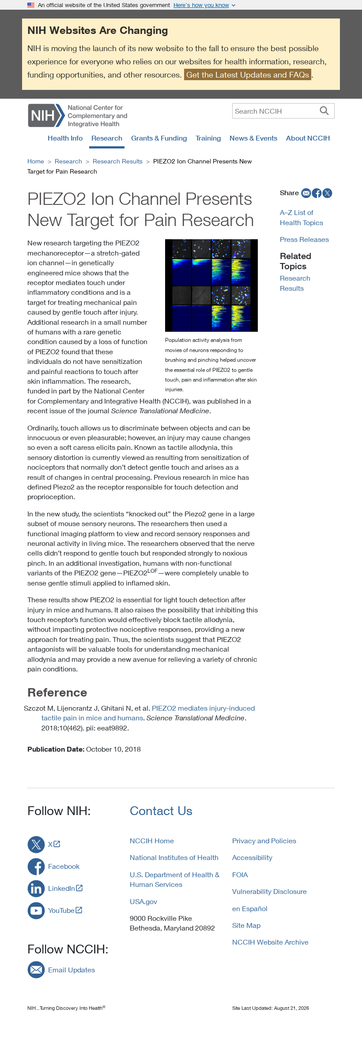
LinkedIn (61, 888)
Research (106, 137)
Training (208, 137)
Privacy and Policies (264, 840)
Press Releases (304, 239)
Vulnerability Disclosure (269, 891)
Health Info (65, 137)
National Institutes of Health (174, 857)
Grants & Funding (159, 137)
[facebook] (317, 192)
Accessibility (252, 857)
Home (35, 161)
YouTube (61, 910)
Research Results (118, 161)
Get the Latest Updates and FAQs (247, 74)
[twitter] (327, 192)
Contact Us (161, 810)
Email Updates (71, 969)
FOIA (240, 874)
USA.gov (143, 901)
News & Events (253, 137)
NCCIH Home (152, 840)
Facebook (63, 866)
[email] (305, 192)
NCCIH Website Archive (270, 942)
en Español (250, 908)
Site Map (246, 925)
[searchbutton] (324, 110)
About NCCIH (308, 137)
